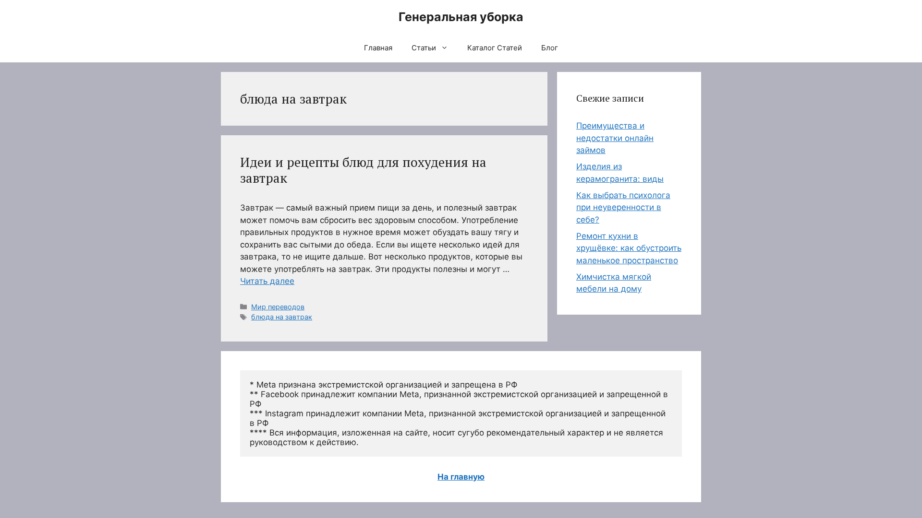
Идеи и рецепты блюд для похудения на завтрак (363, 169)
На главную (461, 477)
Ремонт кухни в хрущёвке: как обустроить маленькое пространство (628, 248)
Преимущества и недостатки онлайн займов (615, 138)
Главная (378, 47)
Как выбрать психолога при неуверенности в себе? (623, 207)
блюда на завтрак (281, 317)
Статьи (424, 47)
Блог (549, 47)
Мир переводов (277, 307)
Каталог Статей (494, 47)
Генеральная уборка (461, 17)
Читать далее (267, 281)
